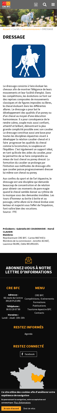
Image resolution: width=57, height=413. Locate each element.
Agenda (28, 333)
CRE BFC (39, 295)
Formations (39, 302)
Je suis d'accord (11, 408)
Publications (39, 305)
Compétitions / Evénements (39, 298)
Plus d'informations (22, 402)
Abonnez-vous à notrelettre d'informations (28, 269)
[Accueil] (6, 4)
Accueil (6, 29)
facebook (30, 354)
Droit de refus (29, 408)
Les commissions (31, 29)
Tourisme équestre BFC (39, 309)
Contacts (39, 312)
